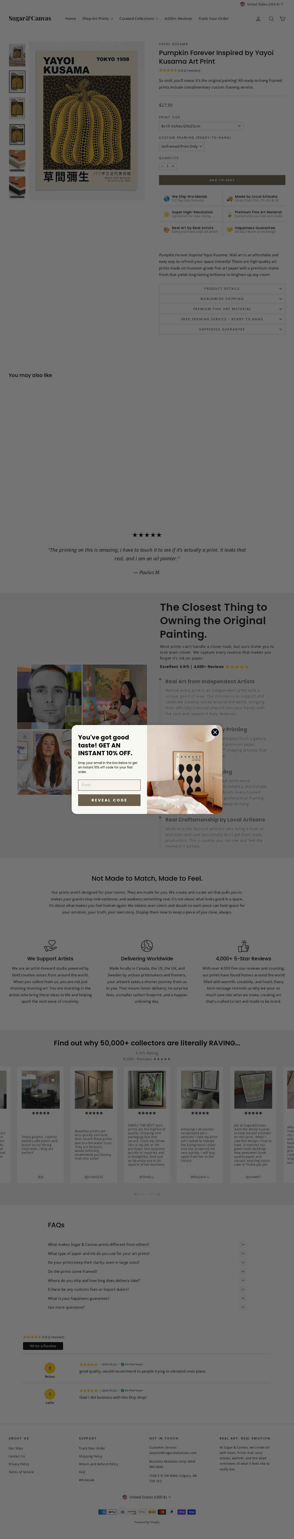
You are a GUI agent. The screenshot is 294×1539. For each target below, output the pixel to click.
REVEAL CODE (109, 800)
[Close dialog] (215, 732)
